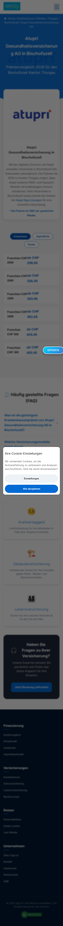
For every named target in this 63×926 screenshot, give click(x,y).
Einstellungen (31, 478)
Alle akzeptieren (31, 489)
